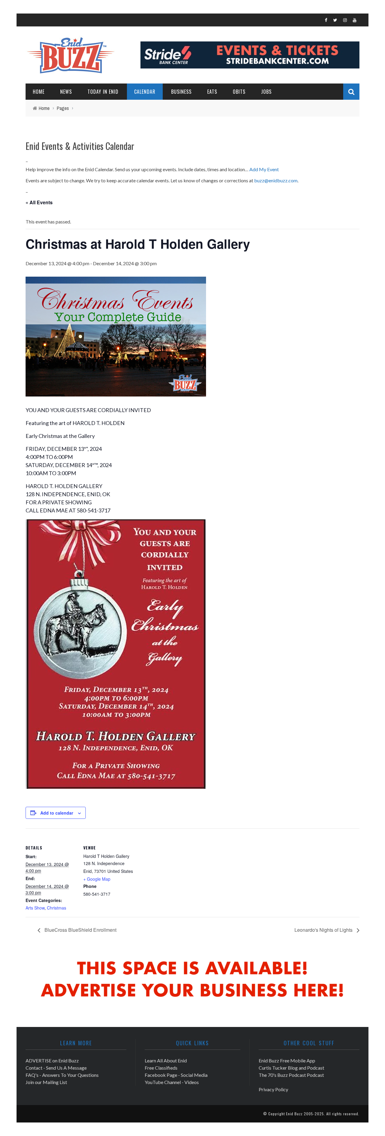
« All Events (39, 202)
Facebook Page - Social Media (176, 1075)
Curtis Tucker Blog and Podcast (291, 1068)
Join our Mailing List (46, 1082)
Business (181, 91)
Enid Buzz (294, 1113)
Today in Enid (103, 91)
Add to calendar (56, 813)
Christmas (56, 908)
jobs (266, 91)
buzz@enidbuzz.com (275, 180)
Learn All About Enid (166, 1060)
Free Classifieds (161, 1068)
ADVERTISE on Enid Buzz (52, 1060)
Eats (212, 91)
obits (239, 91)
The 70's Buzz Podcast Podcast (291, 1075)
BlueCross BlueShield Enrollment (79, 929)
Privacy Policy (273, 1089)
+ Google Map (96, 879)
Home (39, 91)
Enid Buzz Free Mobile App (287, 1060)
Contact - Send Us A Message (56, 1068)
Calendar (145, 91)
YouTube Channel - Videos (172, 1082)
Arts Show (35, 908)
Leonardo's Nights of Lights (324, 929)
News (66, 91)
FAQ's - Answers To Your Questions (62, 1075)
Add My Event (264, 169)
